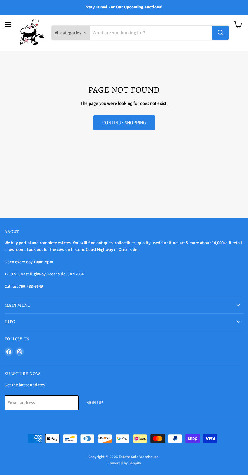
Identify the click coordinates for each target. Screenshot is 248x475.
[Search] (220, 33)
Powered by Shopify (124, 463)
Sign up (94, 402)
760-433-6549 (31, 287)
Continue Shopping (124, 122)
